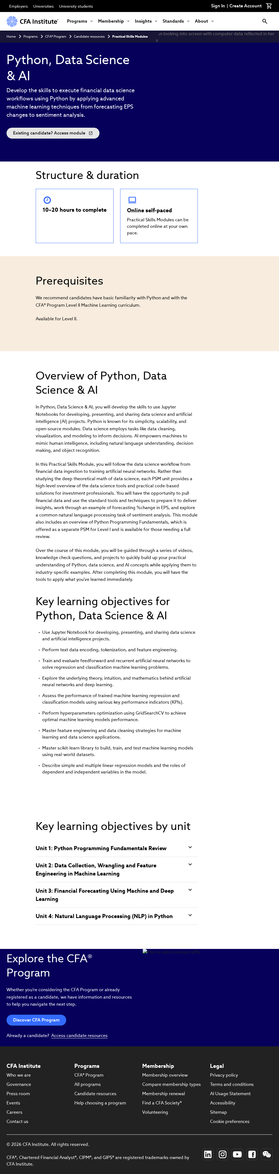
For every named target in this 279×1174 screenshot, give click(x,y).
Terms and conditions (232, 1084)
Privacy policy (224, 1075)
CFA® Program (55, 36)
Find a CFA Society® (162, 1103)
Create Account (245, 6)
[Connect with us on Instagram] (222, 1154)
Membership (111, 21)
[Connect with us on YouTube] (237, 1154)
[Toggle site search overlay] (264, 21)
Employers (18, 6)
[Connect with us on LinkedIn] (208, 1154)
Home (11, 36)
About (201, 21)
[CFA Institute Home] (32, 21)
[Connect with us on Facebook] (252, 1154)
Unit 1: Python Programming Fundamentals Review (101, 848)
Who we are (19, 1075)
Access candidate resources (79, 1035)
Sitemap (218, 1112)
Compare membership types (171, 1084)
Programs (77, 21)
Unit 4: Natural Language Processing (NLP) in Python (104, 916)
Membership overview (165, 1075)
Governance (19, 1084)
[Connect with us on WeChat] (266, 1154)
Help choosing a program (100, 1103)
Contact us (17, 1121)
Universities (43, 6)
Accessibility (222, 1103)
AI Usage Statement (230, 1094)
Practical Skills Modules (130, 36)
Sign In (218, 6)
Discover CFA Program (36, 1020)
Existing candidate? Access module (49, 133)
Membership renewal (163, 1094)
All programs (87, 1084)
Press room (18, 1094)
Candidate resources (89, 36)
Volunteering (155, 1112)
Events (13, 1103)
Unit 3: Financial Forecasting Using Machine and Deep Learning (105, 895)
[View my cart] (269, 6)
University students (76, 6)
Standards (173, 21)
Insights (143, 21)
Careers (14, 1112)
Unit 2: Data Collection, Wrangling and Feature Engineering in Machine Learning (96, 869)
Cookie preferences (230, 1121)
